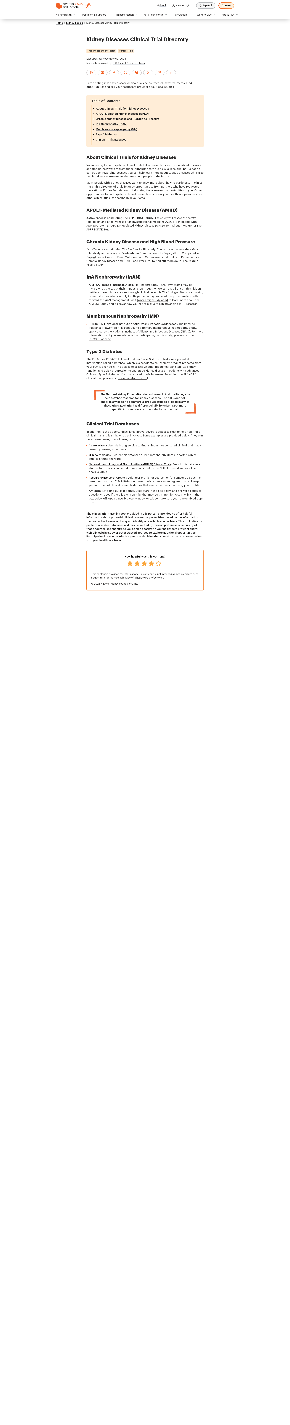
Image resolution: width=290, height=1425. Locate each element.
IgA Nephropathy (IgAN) (111, 124)
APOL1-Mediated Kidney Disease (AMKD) (122, 113)
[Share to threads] (148, 72)
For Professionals (153, 15)
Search (163, 5)
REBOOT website (100, 339)
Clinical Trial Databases (111, 139)
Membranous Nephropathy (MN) (116, 129)
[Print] (91, 72)
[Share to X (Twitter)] (125, 72)
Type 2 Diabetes (106, 134)
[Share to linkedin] (171, 72)
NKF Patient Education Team (129, 63)
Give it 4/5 (151, 563)
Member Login (183, 6)
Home (59, 23)
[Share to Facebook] (114, 72)
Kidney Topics (74, 23)
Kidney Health (64, 15)
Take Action (180, 15)
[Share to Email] (103, 72)
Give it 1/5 (130, 563)
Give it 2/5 (137, 563)
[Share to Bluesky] (137, 72)
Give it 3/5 (144, 563)
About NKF (228, 15)
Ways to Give (204, 15)
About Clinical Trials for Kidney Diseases (122, 108)
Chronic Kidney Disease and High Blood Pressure (128, 119)
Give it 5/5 (158, 563)
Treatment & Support (94, 15)
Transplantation (125, 15)
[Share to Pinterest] (159, 72)
